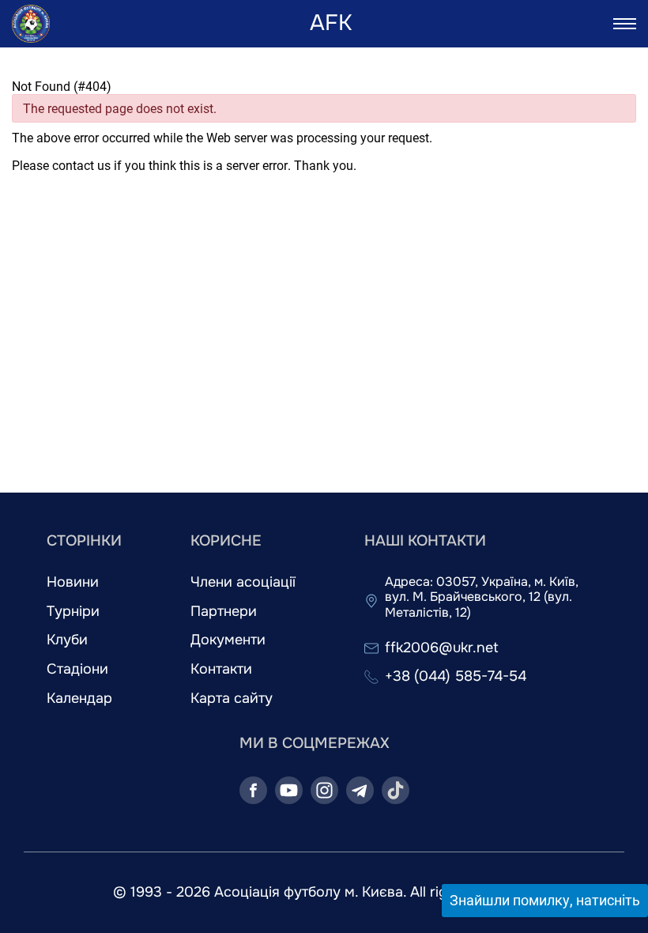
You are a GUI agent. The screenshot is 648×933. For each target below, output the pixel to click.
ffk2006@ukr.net (442, 648)
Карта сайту (231, 698)
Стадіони (77, 669)
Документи (228, 640)
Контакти (221, 669)
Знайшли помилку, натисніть (545, 900)
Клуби (67, 640)
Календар (79, 698)
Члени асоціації (243, 582)
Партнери (223, 611)
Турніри (73, 611)
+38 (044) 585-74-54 (455, 676)
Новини (73, 582)
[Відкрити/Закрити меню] (624, 23)
